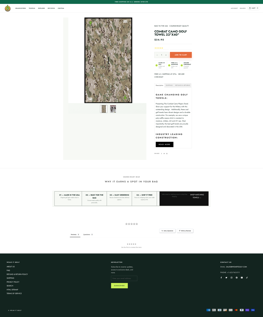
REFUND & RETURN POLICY (17, 274)
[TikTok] (247, 277)
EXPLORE (41, 9)
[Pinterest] (166, 153)
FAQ (8, 270)
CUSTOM (61, 9)
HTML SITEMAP (12, 289)
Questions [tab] (86, 234)
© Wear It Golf (15, 310)
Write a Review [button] (186, 231)
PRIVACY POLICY (13, 282)
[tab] (159, 85)
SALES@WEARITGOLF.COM (236, 267)
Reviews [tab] (73, 234)
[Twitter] (164, 153)
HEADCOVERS (20, 9)
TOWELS (32, 9)
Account (234, 8)
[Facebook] (161, 153)
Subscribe (119, 286)
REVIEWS (51, 9)
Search (243, 8)
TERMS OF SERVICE (14, 293)
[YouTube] (242, 277)
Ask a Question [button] (168, 231)
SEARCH (10, 286)
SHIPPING (10, 278)
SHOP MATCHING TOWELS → (197, 196)
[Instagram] (231, 277)
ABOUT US (11, 266)
